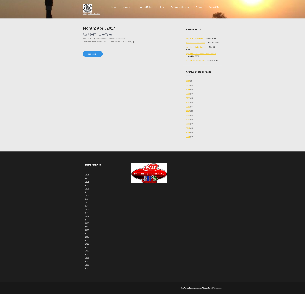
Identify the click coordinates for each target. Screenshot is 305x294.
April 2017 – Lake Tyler (97, 34)
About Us (127, 7)
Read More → (93, 54)
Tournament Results (180, 7)
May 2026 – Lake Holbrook (196, 47)
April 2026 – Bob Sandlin (195, 60)
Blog (162, 7)
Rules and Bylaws (145, 7)
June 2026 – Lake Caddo (195, 43)
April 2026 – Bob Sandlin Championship (201, 54)
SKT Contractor (216, 288)
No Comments (101, 38)
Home (113, 7)
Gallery (199, 7)
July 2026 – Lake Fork (194, 38)
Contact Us (214, 7)
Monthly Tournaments (117, 38)
